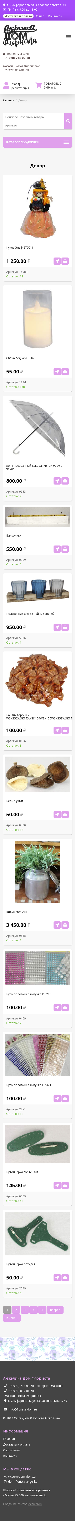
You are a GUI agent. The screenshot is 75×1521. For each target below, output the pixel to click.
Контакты (55, 16)
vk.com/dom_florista (22, 1476)
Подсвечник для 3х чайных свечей (30, 613)
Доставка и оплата (18, 16)
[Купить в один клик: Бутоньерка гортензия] (57, 1185)
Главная (9, 1439)
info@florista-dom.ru (22, 1409)
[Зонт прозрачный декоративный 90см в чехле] (65, 481)
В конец (11, 1318)
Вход (15, 84)
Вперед (55, 1310)
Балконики (13, 535)
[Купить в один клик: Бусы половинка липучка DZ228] (57, 1007)
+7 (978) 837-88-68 (21, 1391)
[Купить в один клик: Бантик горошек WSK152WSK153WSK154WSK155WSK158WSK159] (57, 730)
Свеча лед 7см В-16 (20, 358)
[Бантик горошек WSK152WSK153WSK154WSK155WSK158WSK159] (65, 730)
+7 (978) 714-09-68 (21, 1386)
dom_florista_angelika (22, 1481)
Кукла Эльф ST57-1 (19, 247)
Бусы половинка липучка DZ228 (28, 994)
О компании (11, 1450)
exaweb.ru (35, 1504)
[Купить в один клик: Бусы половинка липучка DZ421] (57, 1098)
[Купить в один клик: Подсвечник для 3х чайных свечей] (57, 627)
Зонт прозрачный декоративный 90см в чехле (34, 467)
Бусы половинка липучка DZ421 (28, 1085)
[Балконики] (65, 549)
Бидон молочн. (16, 911)
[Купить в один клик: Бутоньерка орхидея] (57, 1277)
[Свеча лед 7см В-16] (65, 371)
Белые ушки (14, 801)
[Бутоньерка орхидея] (65, 1277)
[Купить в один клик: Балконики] (57, 549)
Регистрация (20, 88)
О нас (40, 16)
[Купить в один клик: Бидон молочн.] (57, 925)
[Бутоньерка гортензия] (65, 1185)
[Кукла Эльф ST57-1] (65, 261)
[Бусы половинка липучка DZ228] (65, 1007)
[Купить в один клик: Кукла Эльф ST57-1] (57, 261)
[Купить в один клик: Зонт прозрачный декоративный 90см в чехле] (57, 481)
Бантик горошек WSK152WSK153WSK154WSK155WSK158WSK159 (37, 716)
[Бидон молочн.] (65, 925)
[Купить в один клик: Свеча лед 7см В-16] (57, 371)
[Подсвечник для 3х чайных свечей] (65, 627)
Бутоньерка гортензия (22, 1172)
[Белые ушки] (65, 814)
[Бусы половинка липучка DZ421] (65, 1098)
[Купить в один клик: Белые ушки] (57, 814)
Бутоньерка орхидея (20, 1264)
